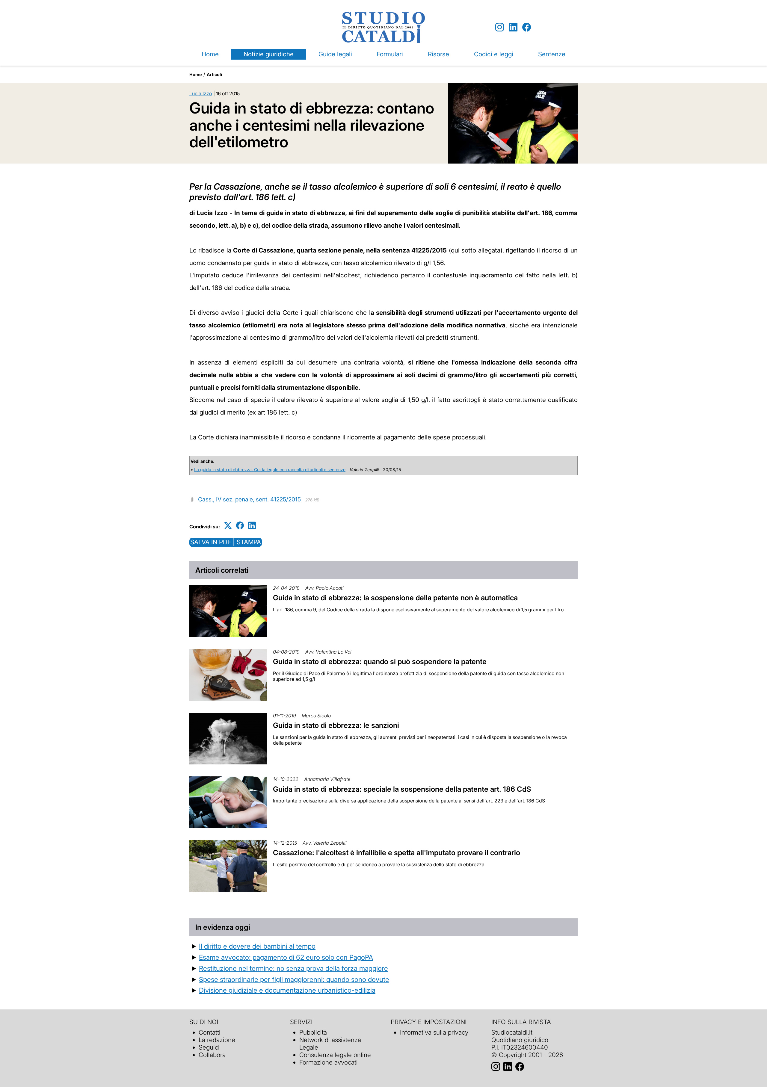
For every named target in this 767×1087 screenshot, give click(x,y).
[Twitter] (228, 525)
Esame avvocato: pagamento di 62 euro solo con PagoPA (286, 957)
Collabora (212, 1055)
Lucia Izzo (200, 93)
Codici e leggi (493, 54)
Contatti (210, 1032)
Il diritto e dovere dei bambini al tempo (257, 946)
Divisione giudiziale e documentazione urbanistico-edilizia (287, 990)
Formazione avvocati (328, 1062)
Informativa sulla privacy (434, 1032)
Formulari (390, 54)
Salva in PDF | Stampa (225, 542)
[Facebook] (526, 27)
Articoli (214, 74)
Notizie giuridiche (269, 54)
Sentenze (551, 54)
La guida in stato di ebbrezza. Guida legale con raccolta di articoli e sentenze (269, 469)
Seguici (209, 1047)
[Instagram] (499, 27)
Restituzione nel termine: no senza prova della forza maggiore (293, 968)
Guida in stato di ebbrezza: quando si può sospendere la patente (380, 661)
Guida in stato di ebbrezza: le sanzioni (336, 725)
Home (210, 54)
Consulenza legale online (335, 1055)
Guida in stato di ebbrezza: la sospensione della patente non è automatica (395, 597)
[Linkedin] (513, 27)
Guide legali (335, 54)
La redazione (217, 1040)
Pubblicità (313, 1032)
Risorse (438, 54)
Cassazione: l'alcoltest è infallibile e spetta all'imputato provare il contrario (396, 852)
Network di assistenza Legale (330, 1043)
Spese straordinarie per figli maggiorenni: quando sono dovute (294, 979)
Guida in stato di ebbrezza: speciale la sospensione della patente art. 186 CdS (402, 789)
